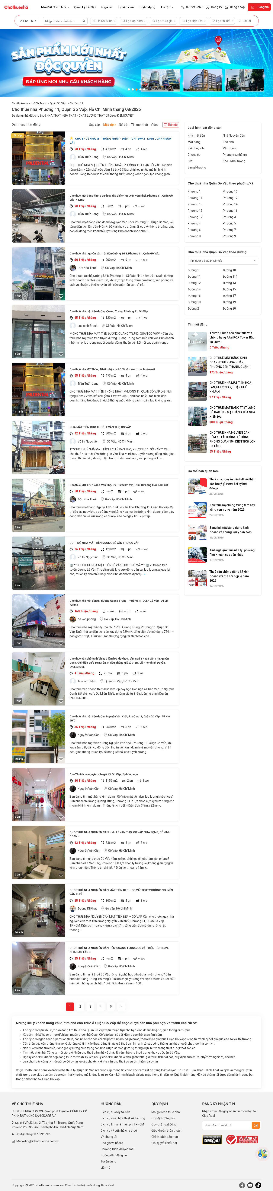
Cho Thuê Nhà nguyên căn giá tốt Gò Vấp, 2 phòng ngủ (104, 774)
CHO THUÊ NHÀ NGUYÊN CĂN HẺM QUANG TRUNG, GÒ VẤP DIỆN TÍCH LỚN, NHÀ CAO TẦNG (119, 950)
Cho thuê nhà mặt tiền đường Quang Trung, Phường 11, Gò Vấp (109, 311)
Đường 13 (229, 283)
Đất (190, 161)
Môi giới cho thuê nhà (165, 1112)
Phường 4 (194, 223)
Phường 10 (230, 191)
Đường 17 (229, 295)
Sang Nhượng (197, 167)
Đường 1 (193, 270)
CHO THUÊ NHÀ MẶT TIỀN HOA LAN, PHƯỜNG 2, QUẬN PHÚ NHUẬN (230, 387)
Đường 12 (194, 283)
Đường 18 (194, 302)
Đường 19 (229, 302)
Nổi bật (123, 124)
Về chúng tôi (109, 1136)
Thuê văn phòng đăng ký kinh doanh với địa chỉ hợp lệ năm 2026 (229, 576)
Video (154, 124)
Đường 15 (229, 289)
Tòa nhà (228, 142)
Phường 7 (229, 229)
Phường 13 (195, 204)
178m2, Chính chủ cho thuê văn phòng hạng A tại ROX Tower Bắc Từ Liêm (231, 337)
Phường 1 (194, 191)
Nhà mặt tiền (196, 135)
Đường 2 (193, 308)
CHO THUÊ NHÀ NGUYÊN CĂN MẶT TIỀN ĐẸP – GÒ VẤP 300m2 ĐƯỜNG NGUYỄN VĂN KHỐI (121, 892)
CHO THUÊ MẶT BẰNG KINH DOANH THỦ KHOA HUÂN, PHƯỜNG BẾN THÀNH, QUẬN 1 (230, 362)
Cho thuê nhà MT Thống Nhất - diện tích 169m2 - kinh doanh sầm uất (120, 140)
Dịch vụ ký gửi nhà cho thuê (119, 1130)
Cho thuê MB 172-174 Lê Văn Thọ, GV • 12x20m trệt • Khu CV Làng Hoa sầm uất (119, 485)
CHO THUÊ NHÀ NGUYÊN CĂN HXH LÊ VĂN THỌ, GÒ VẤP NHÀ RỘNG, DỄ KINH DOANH (120, 834)
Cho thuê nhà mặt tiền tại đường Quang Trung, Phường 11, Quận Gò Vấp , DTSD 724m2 (119, 603)
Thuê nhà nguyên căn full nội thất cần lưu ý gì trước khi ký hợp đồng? (231, 484)
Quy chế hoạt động (163, 1124)
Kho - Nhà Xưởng (234, 161)
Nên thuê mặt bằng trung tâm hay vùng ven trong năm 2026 (232, 507)
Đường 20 (229, 308)
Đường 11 (194, 276)
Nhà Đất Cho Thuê (53, 7)
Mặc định (109, 124)
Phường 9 (229, 236)
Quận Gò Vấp (58, 103)
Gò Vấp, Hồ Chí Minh (120, 157)
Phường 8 (194, 236)
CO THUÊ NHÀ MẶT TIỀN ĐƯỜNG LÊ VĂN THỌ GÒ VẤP (104, 542)
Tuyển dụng (147, 7)
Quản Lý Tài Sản (85, 7)
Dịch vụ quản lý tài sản (115, 1112)
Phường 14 (230, 204)
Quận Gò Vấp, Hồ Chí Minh (122, 681)
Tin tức (165, 7)
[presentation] (7, 63)
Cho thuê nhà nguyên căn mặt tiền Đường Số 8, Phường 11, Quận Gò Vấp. (115, 253)
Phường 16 (230, 210)
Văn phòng (230, 148)
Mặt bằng (194, 142)
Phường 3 (229, 217)
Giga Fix (107, 7)
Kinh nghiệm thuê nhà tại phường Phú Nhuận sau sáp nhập (232, 552)
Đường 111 (230, 276)
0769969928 (42, 1134)
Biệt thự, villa (196, 148)
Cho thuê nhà (20, 103)
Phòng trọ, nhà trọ (235, 154)
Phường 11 (76, 103)
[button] (129, 89)
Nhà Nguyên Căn (234, 135)
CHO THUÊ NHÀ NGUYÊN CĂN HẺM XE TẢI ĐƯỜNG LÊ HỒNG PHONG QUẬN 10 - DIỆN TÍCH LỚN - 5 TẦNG (232, 439)
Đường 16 (194, 295)
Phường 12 (230, 198)
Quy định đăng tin (163, 1118)
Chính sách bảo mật (164, 1136)
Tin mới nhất (139, 124)
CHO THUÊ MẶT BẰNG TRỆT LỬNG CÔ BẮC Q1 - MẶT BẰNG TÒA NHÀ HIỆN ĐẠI (232, 412)
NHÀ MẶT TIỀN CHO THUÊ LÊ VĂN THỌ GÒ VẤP (100, 427)
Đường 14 (194, 289)
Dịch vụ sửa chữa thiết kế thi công (123, 1118)
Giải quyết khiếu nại (164, 1143)
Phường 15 (195, 210)
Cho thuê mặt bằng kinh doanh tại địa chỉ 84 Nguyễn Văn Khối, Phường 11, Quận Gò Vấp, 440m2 (121, 197)
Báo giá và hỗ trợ (112, 1143)
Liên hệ (105, 1167)
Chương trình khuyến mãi (117, 1149)
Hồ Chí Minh (39, 103)
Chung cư (194, 154)
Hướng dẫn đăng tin (114, 1155)
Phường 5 (229, 223)
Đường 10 (229, 270)
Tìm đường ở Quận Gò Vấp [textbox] (206, 260)
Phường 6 (194, 229)
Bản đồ (173, 124)
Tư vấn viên (126, 7)
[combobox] (223, 261)
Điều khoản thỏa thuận (166, 1130)
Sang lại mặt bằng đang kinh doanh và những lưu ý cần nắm (230, 530)
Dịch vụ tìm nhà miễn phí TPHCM (122, 1124)
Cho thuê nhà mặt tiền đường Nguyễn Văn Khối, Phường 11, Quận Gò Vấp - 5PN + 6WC (120, 718)
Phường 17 (195, 217)
